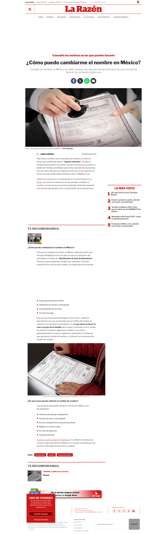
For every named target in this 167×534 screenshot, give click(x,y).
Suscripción (78, 528)
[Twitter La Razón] (80, 81)
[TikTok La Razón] (129, 511)
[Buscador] (138, 2)
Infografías (75, 17)
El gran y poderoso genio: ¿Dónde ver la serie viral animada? (125, 201)
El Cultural (89, 17)
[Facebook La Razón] (73, 81)
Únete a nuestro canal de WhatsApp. (53, 440)
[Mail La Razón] (93, 81)
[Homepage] (83, 8)
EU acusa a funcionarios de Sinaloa (74, 2)
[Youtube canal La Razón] (133, 511)
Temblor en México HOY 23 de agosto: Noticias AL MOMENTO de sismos (126, 209)
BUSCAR (134, 524)
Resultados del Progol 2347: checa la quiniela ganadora (126, 217)
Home (40, 17)
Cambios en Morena (55, 2)
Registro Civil (82, 165)
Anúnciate (78, 525)
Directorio (77, 522)
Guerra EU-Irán (42, 2)
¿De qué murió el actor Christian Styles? (124, 194)
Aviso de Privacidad (81, 531)
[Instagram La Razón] (124, 511)
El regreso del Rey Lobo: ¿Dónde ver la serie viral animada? (125, 225)
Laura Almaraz (47, 154)
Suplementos (104, 17)
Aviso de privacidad (41, 519)
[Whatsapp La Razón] (87, 81)
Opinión (50, 17)
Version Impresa (120, 17)
